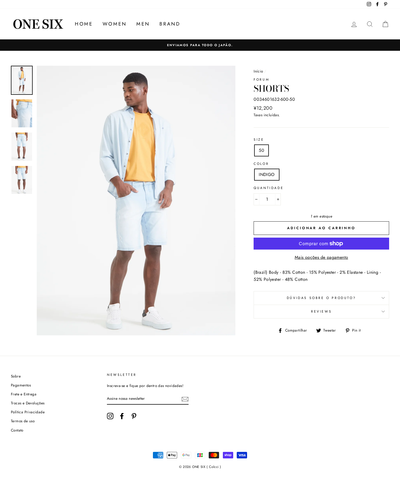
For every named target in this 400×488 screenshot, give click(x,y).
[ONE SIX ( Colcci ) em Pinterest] (134, 416)
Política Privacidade (28, 412)
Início (258, 71)
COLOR (261, 163)
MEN (143, 23)
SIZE (259, 139)
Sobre (16, 376)
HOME (84, 23)
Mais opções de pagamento (321, 257)
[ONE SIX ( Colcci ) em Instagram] (110, 416)
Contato (17, 430)
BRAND (169, 23)
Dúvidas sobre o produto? (321, 297)
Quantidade (269, 187)
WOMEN (115, 23)
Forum (261, 79)
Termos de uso (23, 421)
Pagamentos (21, 385)
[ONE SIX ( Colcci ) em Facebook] (122, 416)
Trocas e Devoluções (28, 403)
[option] (200, 45)
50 (261, 150)
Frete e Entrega (23, 394)
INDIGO (267, 174)
